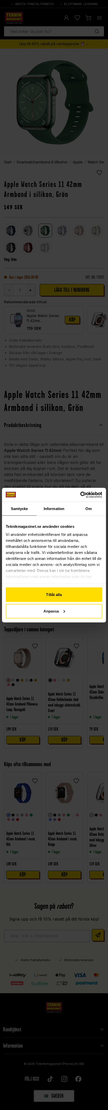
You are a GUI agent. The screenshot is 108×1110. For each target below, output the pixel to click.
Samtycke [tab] (19, 509)
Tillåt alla (54, 594)
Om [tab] (88, 509)
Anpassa (51, 611)
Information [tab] (54, 509)
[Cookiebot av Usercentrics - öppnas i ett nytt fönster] (80, 494)
